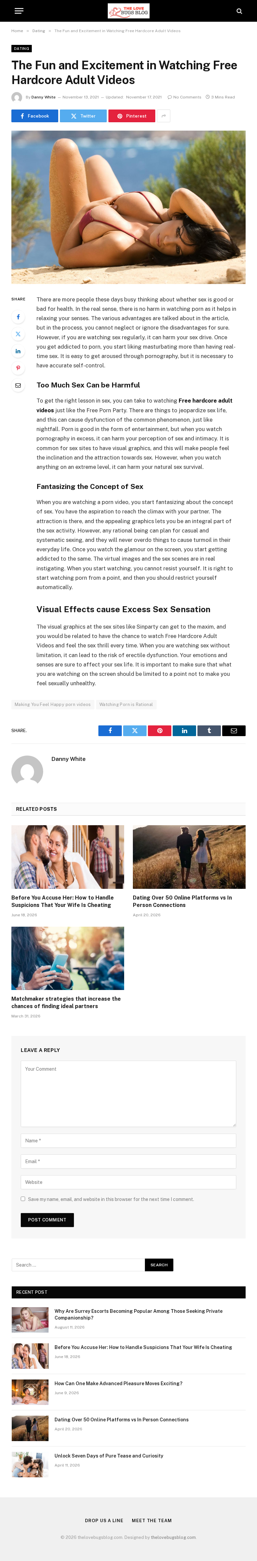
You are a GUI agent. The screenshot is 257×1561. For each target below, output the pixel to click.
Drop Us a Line (104, 1520)
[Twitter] (18, 334)
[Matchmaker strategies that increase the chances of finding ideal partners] (67, 958)
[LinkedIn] (18, 351)
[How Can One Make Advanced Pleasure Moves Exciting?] (30, 1392)
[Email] (18, 385)
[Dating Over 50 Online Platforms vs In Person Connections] (189, 857)
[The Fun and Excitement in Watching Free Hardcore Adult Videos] (128, 207)
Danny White (43, 97)
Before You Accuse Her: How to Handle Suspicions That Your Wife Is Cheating (62, 901)
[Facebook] (18, 317)
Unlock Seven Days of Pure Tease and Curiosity (109, 1456)
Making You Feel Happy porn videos (53, 704)
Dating (21, 49)
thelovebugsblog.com (173, 1537)
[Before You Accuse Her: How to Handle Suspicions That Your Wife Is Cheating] (67, 857)
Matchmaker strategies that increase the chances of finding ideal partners (66, 1002)
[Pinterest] (18, 368)
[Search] (238, 10)
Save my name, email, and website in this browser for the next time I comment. (111, 1199)
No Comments (187, 97)
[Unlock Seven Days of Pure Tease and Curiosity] (30, 1464)
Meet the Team (152, 1520)
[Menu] (19, 10)
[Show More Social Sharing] (163, 116)
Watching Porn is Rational (126, 704)
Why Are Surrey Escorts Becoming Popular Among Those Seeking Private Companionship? (139, 1314)
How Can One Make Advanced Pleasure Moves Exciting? (118, 1383)
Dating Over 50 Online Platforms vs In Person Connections (182, 901)
